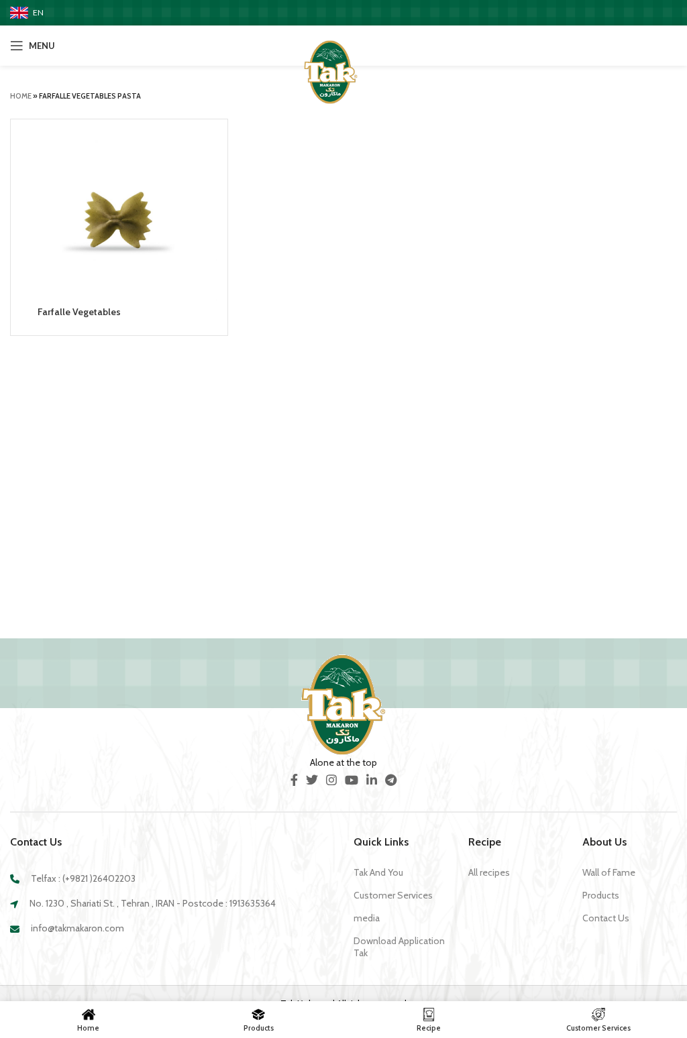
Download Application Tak (399, 947)
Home (21, 96)
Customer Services (393, 895)
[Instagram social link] (331, 780)
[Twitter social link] (312, 780)
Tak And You (378, 872)
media (367, 918)
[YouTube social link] (351, 780)
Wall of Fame (608, 872)
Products (600, 895)
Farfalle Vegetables (79, 312)
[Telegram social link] (391, 780)
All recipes (489, 872)
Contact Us (605, 918)
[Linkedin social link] (371, 780)
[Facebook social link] (294, 780)
